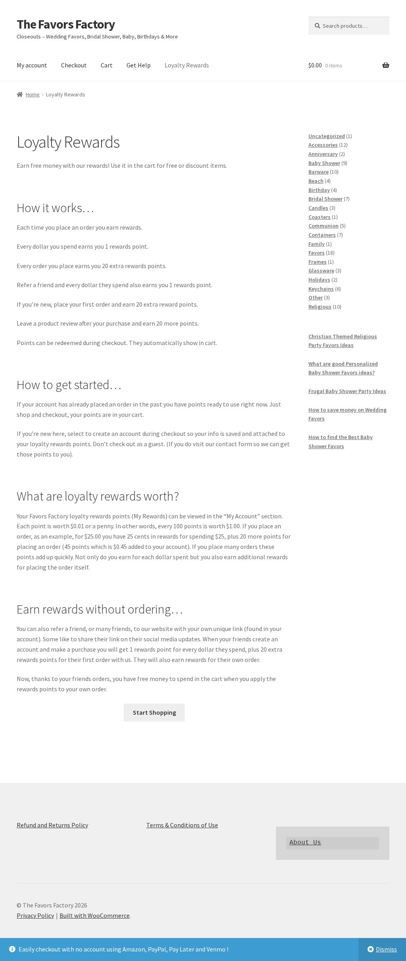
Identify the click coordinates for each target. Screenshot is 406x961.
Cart (107, 65)
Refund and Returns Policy (52, 825)
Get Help (138, 65)
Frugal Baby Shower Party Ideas (347, 391)
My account (32, 65)
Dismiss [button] (386, 949)
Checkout (74, 65)
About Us (305, 842)
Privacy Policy (35, 915)
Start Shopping (154, 712)
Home (33, 94)
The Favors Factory (66, 24)
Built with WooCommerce (94, 915)
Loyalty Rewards (187, 65)
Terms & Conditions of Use (182, 825)
